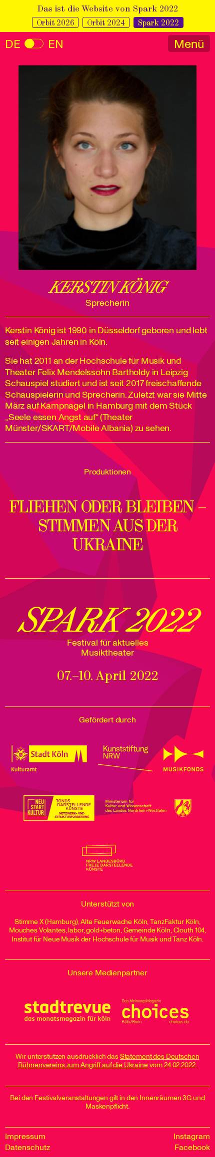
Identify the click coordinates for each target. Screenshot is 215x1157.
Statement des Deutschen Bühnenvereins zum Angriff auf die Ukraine (108, 1061)
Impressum (25, 1136)
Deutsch (12, 44)
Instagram (192, 1136)
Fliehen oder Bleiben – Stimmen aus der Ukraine (107, 526)
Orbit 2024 (106, 23)
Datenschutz (27, 1147)
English (34, 44)
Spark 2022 (158, 23)
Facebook (192, 1147)
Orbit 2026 (55, 23)
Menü (189, 44)
